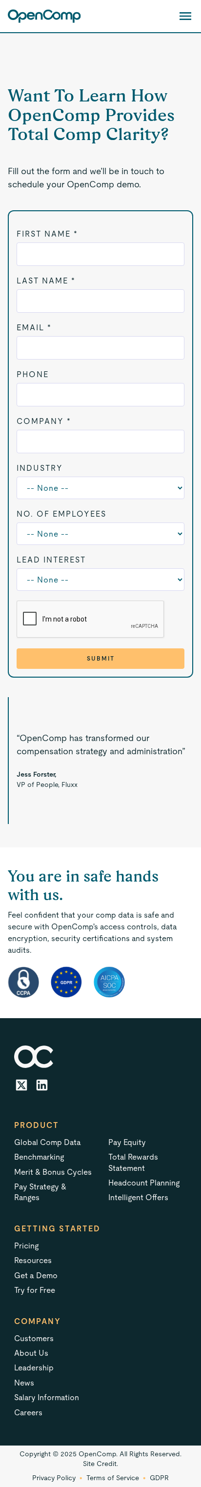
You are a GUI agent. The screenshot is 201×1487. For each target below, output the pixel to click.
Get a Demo (36, 1275)
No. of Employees (61, 514)
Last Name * (46, 280)
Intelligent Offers (138, 1197)
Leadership (34, 1367)
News (24, 1382)
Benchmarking (39, 1157)
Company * (44, 421)
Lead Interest (51, 559)
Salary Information (46, 1397)
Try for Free (34, 1290)
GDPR (159, 1478)
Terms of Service (112, 1478)
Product (36, 1125)
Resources (33, 1260)
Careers (28, 1412)
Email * (34, 327)
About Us (31, 1353)
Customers (34, 1338)
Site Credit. (100, 1463)
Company (37, 1321)
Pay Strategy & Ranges (40, 1192)
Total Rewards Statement (133, 1162)
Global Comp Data (47, 1142)
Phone (33, 374)
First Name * (47, 234)
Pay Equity (127, 1142)
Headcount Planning (144, 1182)
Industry (40, 468)
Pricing (26, 1245)
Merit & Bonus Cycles (53, 1172)
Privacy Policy (54, 1478)
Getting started (57, 1228)
